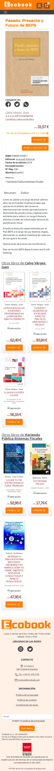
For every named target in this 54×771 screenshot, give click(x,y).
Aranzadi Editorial (25, 159)
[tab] (10, 193)
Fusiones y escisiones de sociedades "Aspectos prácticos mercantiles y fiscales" (40, 316)
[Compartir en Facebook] (8, 103)
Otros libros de (24, 265)
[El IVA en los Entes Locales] (14, 371)
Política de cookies (27, 700)
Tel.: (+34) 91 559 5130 (28, 674)
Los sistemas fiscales (40, 482)
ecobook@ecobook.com (29, 680)
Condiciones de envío (27, 704)
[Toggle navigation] (5, 12)
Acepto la (28, 720)
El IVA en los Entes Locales (14, 394)
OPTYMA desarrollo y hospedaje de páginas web (27, 768)
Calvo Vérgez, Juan (17, 112)
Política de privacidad (27, 695)
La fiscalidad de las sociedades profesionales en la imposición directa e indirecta (14, 314)
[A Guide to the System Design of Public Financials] (14, 458)
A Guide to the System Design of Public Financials (14, 483)
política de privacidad (33, 720)
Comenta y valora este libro (19, 119)
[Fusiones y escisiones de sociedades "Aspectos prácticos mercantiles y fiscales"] (40, 286)
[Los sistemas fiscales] (40, 458)
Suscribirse (27, 728)
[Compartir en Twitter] (17, 103)
